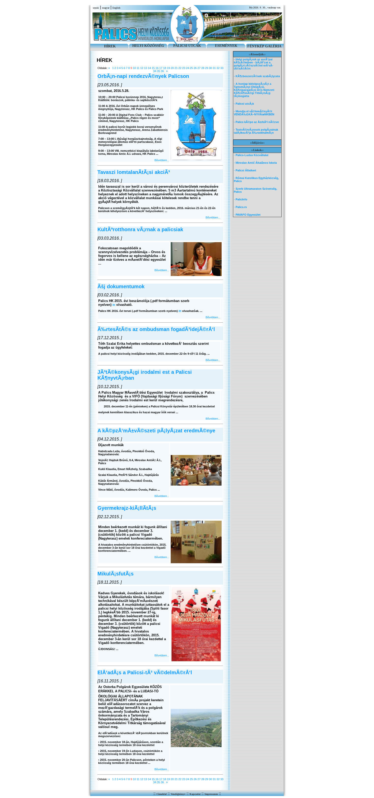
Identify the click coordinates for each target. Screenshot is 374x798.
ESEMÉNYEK (226, 46)
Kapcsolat (195, 794)
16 (157, 68)
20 (172, 68)
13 (145, 68)
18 (164, 68)
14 (149, 68)
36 (162, 71)
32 (218, 68)
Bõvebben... (161, 160)
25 (191, 68)
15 (153, 68)
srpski (96, 7)
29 (206, 68)
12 (141, 68)
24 (187, 68)
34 (154, 71)
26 (195, 68)
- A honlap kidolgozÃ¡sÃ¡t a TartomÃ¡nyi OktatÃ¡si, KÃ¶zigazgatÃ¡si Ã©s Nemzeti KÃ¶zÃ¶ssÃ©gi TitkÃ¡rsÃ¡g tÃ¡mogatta (254, 90)
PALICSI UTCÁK (187, 46)
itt (113, 304)
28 (202, 68)
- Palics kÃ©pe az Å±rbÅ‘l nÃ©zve (256, 121)
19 (168, 68)
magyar (105, 7)
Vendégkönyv (178, 794)
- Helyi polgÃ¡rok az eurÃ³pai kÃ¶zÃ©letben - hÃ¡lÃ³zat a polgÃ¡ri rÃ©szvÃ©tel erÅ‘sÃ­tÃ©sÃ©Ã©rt (253, 64)
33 (221, 68)
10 (134, 68)
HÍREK (110, 46)
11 (138, 68)
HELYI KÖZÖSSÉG (148, 46)
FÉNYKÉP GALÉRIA (264, 46)
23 (183, 68)
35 (158, 71)
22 (179, 68)
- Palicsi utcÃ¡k (244, 103)
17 (160, 68)
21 (176, 68)
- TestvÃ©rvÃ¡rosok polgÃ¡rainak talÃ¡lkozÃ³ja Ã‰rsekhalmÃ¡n (256, 131)
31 (214, 68)
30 (210, 68)
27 (198, 68)
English (116, 7)
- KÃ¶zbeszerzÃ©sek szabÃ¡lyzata (257, 76)
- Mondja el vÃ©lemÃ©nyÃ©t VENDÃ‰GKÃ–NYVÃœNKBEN (254, 113)
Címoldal (161, 794)
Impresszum (211, 794)
